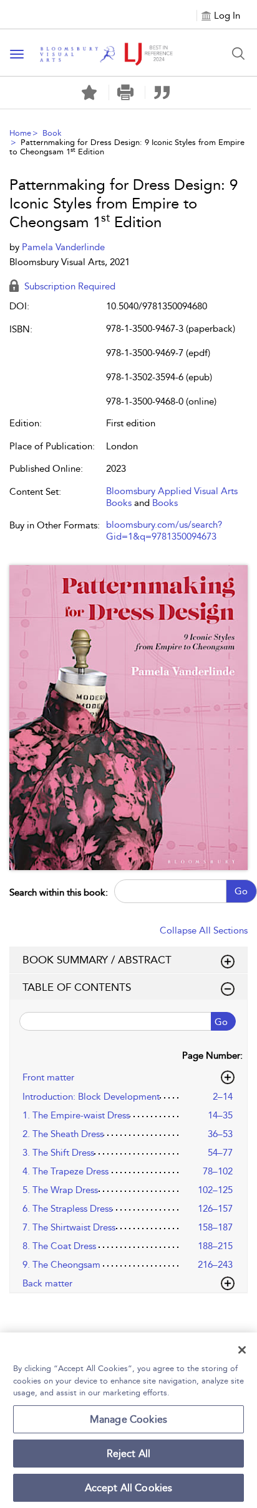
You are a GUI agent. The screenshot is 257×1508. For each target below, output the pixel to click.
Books (165, 502)
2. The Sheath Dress (63, 1134)
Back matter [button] (47, 1283)
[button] (125, 92)
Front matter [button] (48, 1077)
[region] (128, 1420)
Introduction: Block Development (91, 1096)
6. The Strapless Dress (67, 1208)
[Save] (89, 92)
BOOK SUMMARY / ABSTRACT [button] (97, 959)
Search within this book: (58, 892)
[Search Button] (238, 53)
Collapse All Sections (204, 930)
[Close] (242, 1350)
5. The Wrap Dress (60, 1190)
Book (52, 133)
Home (20, 133)
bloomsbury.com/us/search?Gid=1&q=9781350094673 (164, 531)
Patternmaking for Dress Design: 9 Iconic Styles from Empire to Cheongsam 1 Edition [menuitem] (127, 147)
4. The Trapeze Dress (65, 1171)
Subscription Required (68, 286)
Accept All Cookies (129, 1488)
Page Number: (212, 1055)
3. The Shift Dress (58, 1152)
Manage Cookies (128, 1419)
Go (241, 891)
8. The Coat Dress (59, 1246)
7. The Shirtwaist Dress (68, 1227)
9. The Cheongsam (61, 1264)
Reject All (129, 1453)
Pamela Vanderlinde (63, 247)
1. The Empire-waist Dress (76, 1115)
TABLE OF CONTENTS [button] (76, 987)
